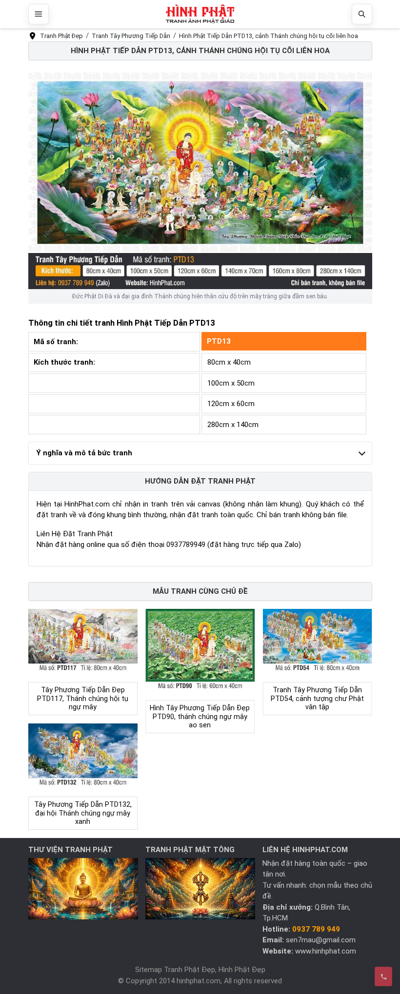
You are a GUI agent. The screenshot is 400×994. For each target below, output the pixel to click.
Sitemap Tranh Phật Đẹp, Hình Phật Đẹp (200, 969)
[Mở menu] (38, 14)
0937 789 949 (316, 929)
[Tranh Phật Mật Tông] (200, 888)
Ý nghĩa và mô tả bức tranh (84, 452)
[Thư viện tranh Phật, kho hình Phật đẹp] (83, 888)
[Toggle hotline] (383, 976)
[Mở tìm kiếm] (362, 14)
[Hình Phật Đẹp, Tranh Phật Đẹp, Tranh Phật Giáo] (200, 14)
